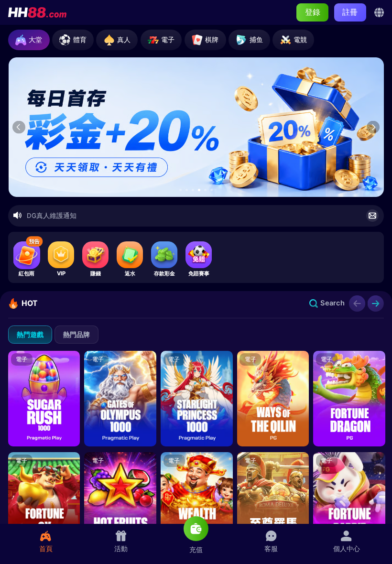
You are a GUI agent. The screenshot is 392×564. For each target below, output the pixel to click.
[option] (196, 126)
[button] (180, 190)
